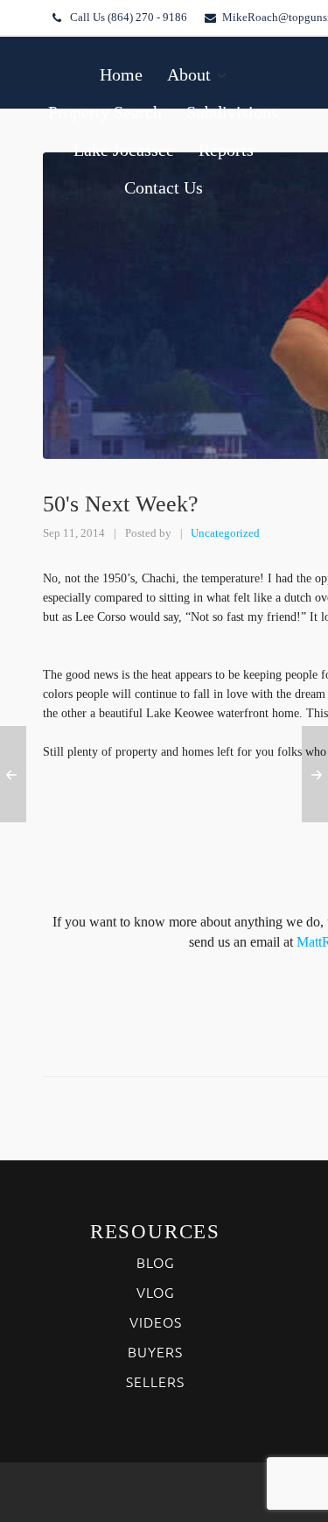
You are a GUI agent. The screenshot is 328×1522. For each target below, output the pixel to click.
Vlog (155, 1291)
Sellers (155, 1381)
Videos (155, 1321)
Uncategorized (225, 532)
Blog (155, 1262)
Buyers (155, 1351)
